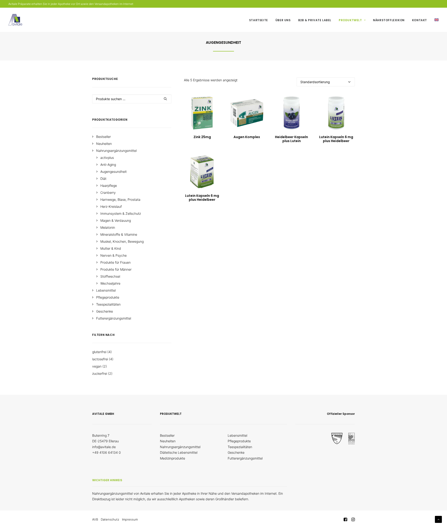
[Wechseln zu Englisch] (435, 20)
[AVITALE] (15, 20)
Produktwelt (350, 20)
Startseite (258, 20)
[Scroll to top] (438, 519)
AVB (95, 519)
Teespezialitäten (240, 447)
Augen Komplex (247, 137)
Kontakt (419, 20)
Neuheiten (168, 441)
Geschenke (236, 452)
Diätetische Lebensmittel (178, 452)
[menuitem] (260, 20)
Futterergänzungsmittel (245, 458)
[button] (202, 113)
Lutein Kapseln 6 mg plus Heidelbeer (336, 139)
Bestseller (167, 435)
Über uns (283, 20)
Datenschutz (110, 519)
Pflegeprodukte (239, 441)
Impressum (130, 519)
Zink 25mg (202, 137)
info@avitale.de (104, 447)
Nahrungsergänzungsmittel (180, 447)
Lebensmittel (237, 435)
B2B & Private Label (314, 20)
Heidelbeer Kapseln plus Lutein (291, 139)
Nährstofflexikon (389, 20)
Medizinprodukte (172, 458)
